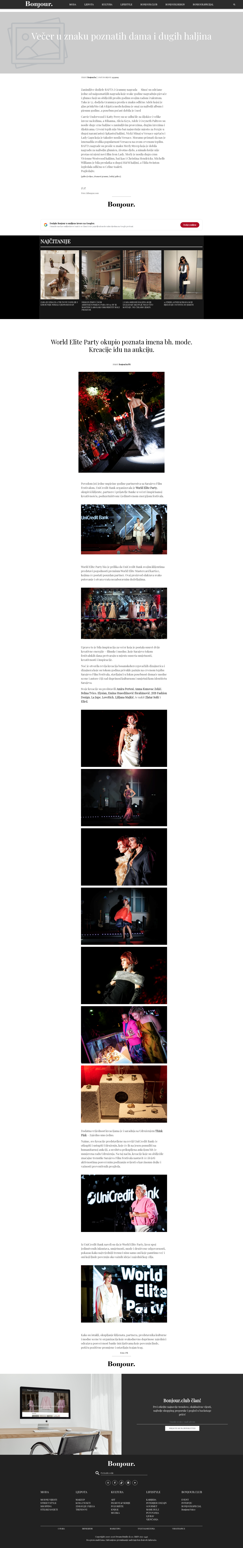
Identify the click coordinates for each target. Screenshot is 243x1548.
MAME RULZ (152, 1509)
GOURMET (151, 1506)
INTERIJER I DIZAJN (156, 1502)
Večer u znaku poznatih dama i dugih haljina (121, 36)
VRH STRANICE (178, 1529)
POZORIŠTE (117, 1506)
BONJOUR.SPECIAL (191, 1506)
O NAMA (61, 1529)
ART (113, 1499)
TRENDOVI (81, 1509)
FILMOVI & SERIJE (120, 1502)
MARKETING (115, 1529)
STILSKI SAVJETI (49, 1509)
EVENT (185, 1499)
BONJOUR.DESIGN (175, 4)
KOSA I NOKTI (83, 1502)
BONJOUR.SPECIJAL (203, 4)
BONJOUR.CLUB (148, 4)
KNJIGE (115, 1509)
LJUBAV (150, 1516)
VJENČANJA (152, 1519)
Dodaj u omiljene (189, 225)
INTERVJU (186, 1502)
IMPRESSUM (87, 1529)
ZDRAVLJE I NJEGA (85, 1506)
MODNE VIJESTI (48, 1499)
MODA (72, 4)
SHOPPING (46, 1506)
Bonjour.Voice (188, 1509)
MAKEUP (80, 1499)
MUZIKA (115, 1512)
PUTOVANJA (152, 1512)
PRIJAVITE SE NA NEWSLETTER (182, 1428)
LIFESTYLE (126, 4)
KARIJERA (151, 1499)
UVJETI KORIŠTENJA (146, 1529)
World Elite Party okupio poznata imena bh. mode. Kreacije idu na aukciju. (121, 346)
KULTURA (107, 4)
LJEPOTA (89, 4)
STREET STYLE (48, 1502)
